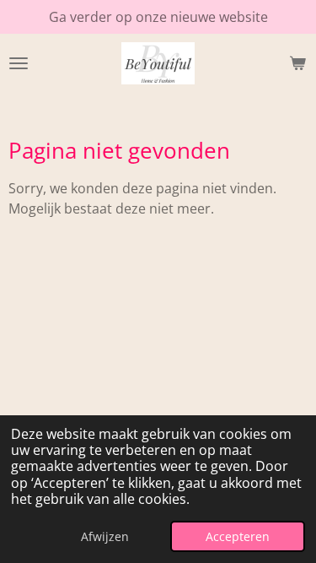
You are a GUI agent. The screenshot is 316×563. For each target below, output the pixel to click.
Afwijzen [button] (105, 536)
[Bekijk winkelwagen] (297, 63)
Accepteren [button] (238, 536)
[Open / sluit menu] (18, 63)
